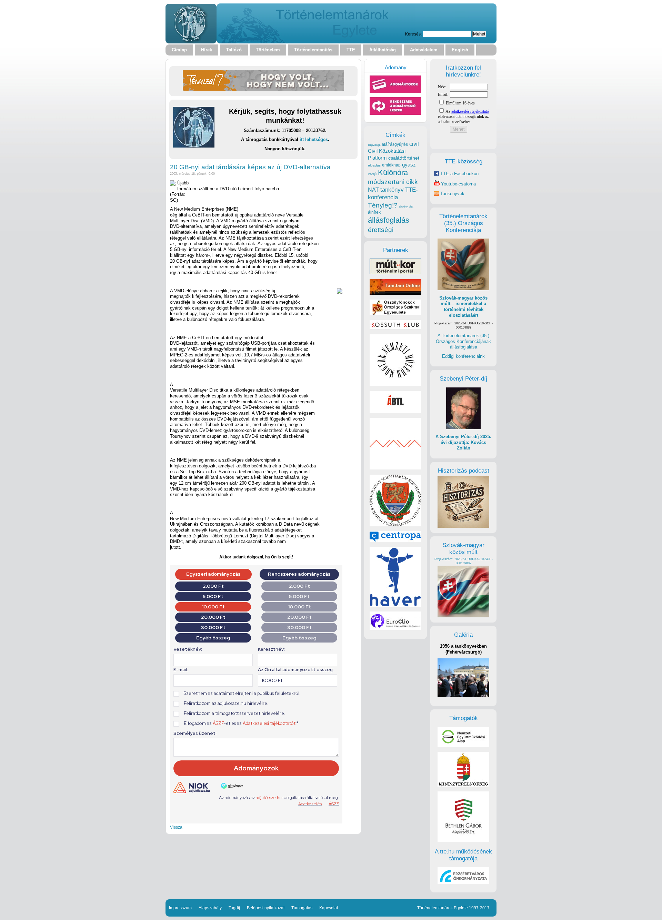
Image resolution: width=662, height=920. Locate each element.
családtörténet (403, 158)
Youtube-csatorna (458, 183)
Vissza (176, 827)
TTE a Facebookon (459, 173)
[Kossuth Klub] (395, 327)
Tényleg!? (383, 205)
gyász (409, 165)
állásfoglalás (388, 220)
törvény (403, 206)
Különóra (393, 172)
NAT (373, 190)
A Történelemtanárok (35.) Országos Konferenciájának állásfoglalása (463, 341)
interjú (372, 174)
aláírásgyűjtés (395, 144)
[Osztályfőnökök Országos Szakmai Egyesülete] (395, 313)
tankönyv (392, 189)
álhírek (374, 212)
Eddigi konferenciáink (463, 356)
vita (411, 206)
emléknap (391, 165)
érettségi (380, 229)
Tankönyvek (452, 193)
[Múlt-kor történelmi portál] (395, 272)
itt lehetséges (314, 139)
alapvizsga (374, 144)
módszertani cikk (393, 181)
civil (414, 144)
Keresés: (413, 34)
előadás (374, 165)
